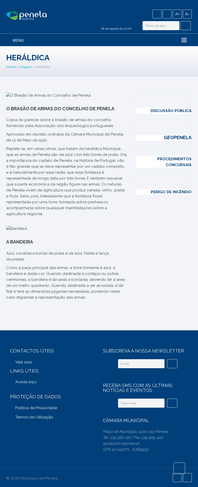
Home (10, 67)
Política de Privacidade (36, 408)
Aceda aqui (25, 382)
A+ (177, 14)
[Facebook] (157, 14)
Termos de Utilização (34, 417)
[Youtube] (167, 14)
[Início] (26, 15)
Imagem (25, 67)
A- (187, 14)
